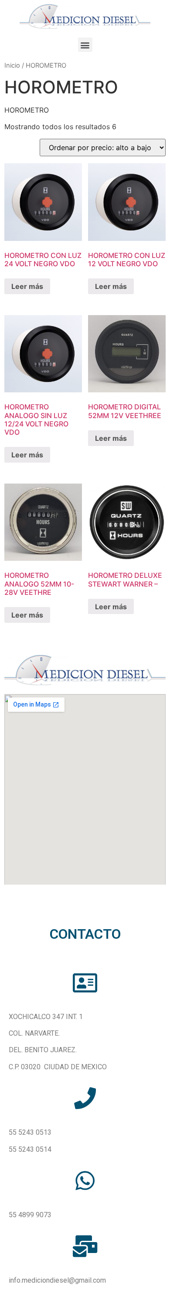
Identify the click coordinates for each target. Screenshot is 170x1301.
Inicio (12, 65)
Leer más (27, 286)
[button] (85, 45)
